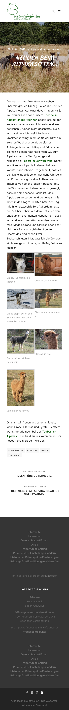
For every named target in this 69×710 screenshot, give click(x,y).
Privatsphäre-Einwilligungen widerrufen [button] (34, 561)
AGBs (34, 544)
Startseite (34, 532)
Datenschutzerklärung (34, 540)
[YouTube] (42, 692)
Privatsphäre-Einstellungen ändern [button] (34, 553)
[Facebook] (27, 692)
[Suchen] (53, 11)
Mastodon (51, 575)
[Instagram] (32, 692)
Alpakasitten (15, 450)
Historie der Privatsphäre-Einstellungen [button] (34, 557)
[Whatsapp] (37, 692)
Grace (45, 450)
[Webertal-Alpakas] (23, 11)
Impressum (34, 536)
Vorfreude (14, 455)
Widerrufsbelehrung (34, 548)
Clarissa (32, 450)
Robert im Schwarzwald (37, 160)
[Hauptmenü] (59, 11)
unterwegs (55, 49)
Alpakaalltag (39, 49)
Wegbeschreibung (34, 631)
